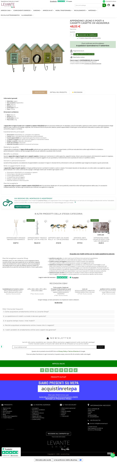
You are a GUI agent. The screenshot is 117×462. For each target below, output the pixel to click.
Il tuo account (69, 405)
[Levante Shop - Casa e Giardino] (8, 5)
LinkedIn (71, 370)
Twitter (47, 370)
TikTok (75, 370)
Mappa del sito (36, 416)
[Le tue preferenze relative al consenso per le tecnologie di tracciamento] (1, 346)
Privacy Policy (62, 351)
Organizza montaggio (22, 206)
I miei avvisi (65, 416)
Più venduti (6, 413)
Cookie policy (36, 419)
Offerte (5, 410)
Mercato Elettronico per (58, 397)
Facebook (42, 370)
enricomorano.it (10, 429)
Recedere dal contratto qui (58, 433)
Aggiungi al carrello (88, 35)
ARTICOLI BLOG (58, 364)
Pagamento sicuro (38, 413)
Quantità (72, 32)
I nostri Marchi (7, 417)
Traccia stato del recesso (58, 436)
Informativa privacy (38, 417)
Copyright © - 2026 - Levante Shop (58, 454)
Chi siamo (35, 411)
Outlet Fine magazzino (10, 416)
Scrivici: (99, 423)
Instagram (66, 370)
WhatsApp (97, 430)
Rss (51, 370)
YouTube (56, 370)
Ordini (63, 410)
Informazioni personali (68, 408)
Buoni (63, 414)
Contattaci (35, 414)
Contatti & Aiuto (111, 1)
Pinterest (61, 370)
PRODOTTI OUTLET (58, 377)
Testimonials (7, 408)
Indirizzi (63, 413)
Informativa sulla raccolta (43, 460)
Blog (4, 414)
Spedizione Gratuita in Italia (10, 1)
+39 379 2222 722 (95, 420)
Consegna (35, 408)
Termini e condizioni (38, 410)
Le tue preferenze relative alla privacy (65, 460)
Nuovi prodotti (7, 411)
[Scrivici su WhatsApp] (104, 1)
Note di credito (66, 411)
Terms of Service (73, 351)
